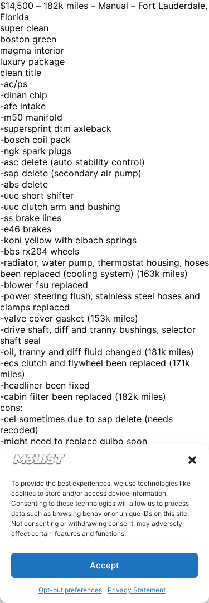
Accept (104, 565)
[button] (192, 460)
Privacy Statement (137, 590)
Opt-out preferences (70, 590)
